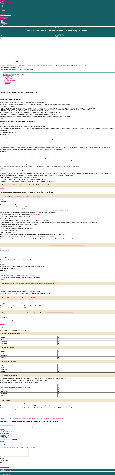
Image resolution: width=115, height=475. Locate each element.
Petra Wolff (60, 34)
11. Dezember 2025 (59, 35)
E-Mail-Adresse (3, 460)
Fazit (3, 88)
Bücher (3, 7)
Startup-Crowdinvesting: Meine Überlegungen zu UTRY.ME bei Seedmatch (25, 297)
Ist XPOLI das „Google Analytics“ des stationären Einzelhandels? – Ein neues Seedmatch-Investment (31, 283)
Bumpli (6, 84)
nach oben (2, 118)
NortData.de (42, 184)
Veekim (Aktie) (7, 87)
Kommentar (3, 456)
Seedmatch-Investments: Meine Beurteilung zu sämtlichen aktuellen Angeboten (67, 245)
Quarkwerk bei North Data (34, 214)
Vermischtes (57, 27)
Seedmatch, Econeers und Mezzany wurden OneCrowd (13, 74)
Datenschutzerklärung (7, 470)
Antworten (2, 429)
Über (3, 11)
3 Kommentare (59, 36)
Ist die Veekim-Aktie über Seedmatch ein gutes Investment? (59, 312)
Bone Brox (7, 79)
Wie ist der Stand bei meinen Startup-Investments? (12, 76)
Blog (3, 6)
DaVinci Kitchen (8, 82)
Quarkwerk (7, 81)
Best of (3, 5)
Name (1, 458)
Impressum (4, 469)
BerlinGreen (7, 83)
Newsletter (4, 8)
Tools (3, 10)
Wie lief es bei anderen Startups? (9, 80)
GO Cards (7, 85)
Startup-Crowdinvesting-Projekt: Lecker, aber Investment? (28, 196)
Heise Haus (7, 77)
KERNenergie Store (8, 78)
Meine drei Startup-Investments (8, 75)
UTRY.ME (7, 86)
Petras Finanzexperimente (9, 472)
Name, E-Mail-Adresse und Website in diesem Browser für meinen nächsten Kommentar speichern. (22, 465)
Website (1, 462)
